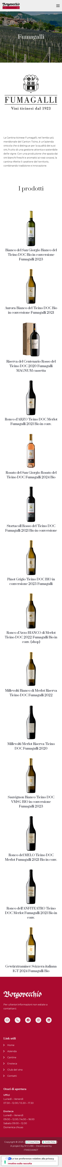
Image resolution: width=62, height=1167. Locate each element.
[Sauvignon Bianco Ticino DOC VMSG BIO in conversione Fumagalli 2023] (31, 775)
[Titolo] (7, 1020)
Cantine (11, 1057)
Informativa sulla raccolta (18, 1163)
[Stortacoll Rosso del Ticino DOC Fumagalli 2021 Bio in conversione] (31, 504)
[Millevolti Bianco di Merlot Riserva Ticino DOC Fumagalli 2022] (31, 669)
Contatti (12, 1076)
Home (10, 1045)
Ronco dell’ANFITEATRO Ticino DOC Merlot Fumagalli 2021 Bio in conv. (31, 913)
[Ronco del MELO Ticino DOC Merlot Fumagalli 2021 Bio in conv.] (31, 833)
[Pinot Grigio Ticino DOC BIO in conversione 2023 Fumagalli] (31, 557)
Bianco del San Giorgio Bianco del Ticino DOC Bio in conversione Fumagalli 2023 (31, 255)
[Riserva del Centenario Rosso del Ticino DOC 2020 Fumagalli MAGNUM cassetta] (31, 340)
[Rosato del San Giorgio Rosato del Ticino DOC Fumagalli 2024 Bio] (31, 451)
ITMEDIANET (31, 1150)
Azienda (12, 1051)
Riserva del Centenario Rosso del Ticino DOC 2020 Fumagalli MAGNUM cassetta (31, 366)
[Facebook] (28, 1020)
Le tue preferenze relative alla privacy (32, 1158)
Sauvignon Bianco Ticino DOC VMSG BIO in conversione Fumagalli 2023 (31, 802)
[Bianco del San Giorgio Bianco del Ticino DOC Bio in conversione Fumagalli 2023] (31, 228)
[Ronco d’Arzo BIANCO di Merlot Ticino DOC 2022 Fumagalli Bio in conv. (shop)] (31, 611)
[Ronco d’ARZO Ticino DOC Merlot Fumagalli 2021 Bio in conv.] (30, 398)
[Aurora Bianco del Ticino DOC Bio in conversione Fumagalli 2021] (31, 286)
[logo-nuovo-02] (11, 6)
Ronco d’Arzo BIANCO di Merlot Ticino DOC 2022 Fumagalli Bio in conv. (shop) (31, 637)
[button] (58, 5)
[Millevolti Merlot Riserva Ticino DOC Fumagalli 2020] (31, 722)
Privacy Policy (33, 1142)
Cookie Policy (50, 1142)
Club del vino (15, 1069)
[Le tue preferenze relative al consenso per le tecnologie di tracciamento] (5, 1162)
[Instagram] (38, 1020)
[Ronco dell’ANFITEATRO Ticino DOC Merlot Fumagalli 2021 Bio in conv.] (31, 887)
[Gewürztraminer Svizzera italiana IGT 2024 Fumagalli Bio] (31, 944)
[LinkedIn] (49, 1020)
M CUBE (29, 1146)
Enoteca (12, 1063)
